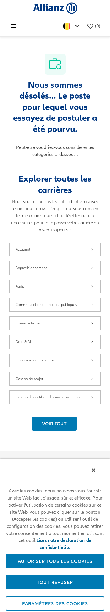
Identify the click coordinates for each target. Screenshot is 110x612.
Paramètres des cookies (55, 603)
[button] (54, 424)
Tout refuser (55, 582)
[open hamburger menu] (13, 26)
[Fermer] (93, 470)
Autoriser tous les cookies (55, 561)
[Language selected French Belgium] (72, 26)
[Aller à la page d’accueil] (55, 8)
